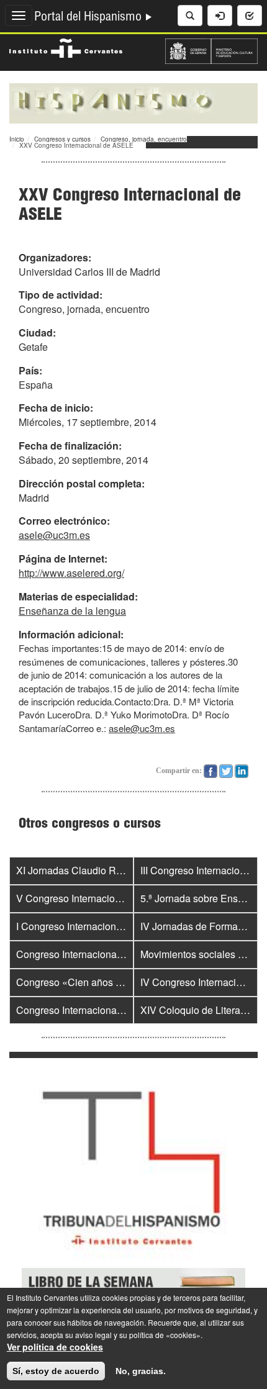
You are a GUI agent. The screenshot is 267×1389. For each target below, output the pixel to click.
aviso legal (93, 1334)
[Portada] (133, 102)
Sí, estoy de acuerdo (55, 1371)
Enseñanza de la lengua (72, 611)
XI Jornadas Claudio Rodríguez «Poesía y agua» (124, 870)
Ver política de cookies (55, 1347)
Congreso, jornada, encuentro (144, 139)
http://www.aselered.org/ (71, 573)
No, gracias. (140, 1371)
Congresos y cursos (62, 139)
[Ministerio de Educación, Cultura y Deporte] (211, 49)
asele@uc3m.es (54, 535)
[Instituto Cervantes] (65, 46)
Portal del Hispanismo (89, 18)
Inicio (16, 139)
